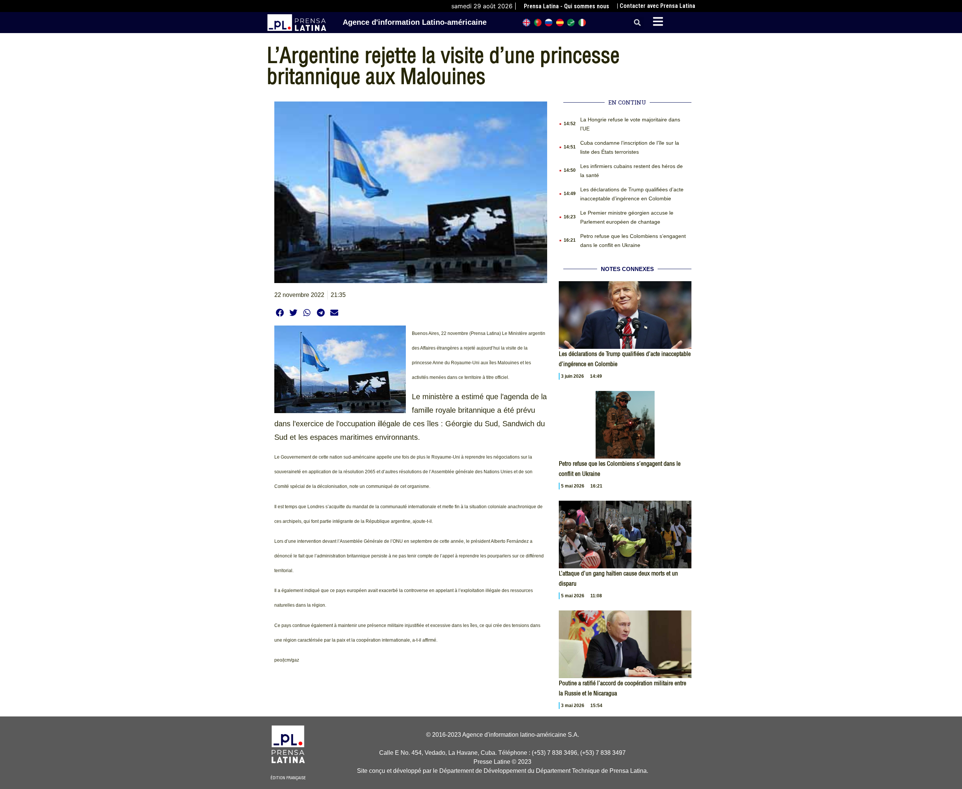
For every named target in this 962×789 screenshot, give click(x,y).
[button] (637, 23)
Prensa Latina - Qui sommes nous (566, 6)
